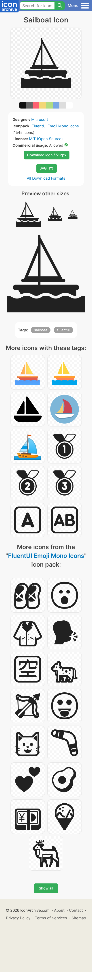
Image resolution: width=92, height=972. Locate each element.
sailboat (40, 330)
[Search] (59, 5)
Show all (46, 888)
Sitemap (78, 918)
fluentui (63, 330)
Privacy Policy (18, 918)
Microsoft (39, 119)
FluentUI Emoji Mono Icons (55, 126)
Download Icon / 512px (46, 155)
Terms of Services (51, 918)
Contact (76, 910)
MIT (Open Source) (46, 139)
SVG (43, 168)
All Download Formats (46, 178)
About (59, 910)
